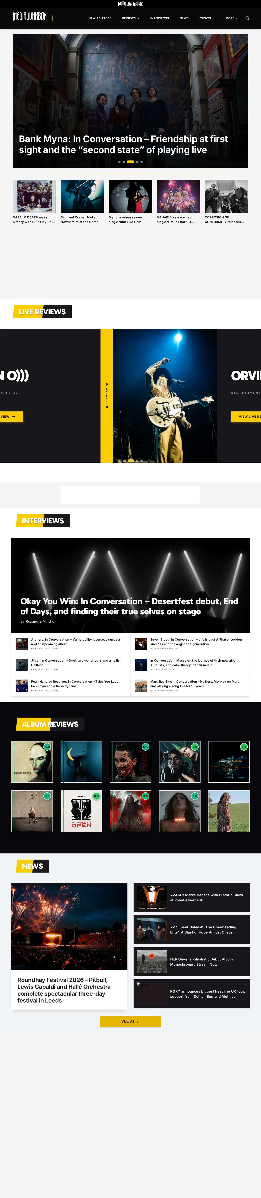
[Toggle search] (247, 18)
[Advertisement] (130, 266)
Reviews (129, 18)
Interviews (159, 18)
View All (128, 1021)
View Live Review (142, 417)
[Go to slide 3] (128, 162)
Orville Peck (159, 375)
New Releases (100, 18)
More (230, 18)
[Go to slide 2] (124, 162)
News (184, 18)
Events (205, 18)
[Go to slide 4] (135, 162)
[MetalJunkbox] (130, 4)
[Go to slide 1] (119, 162)
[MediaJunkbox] (29, 16)
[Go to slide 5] (141, 162)
